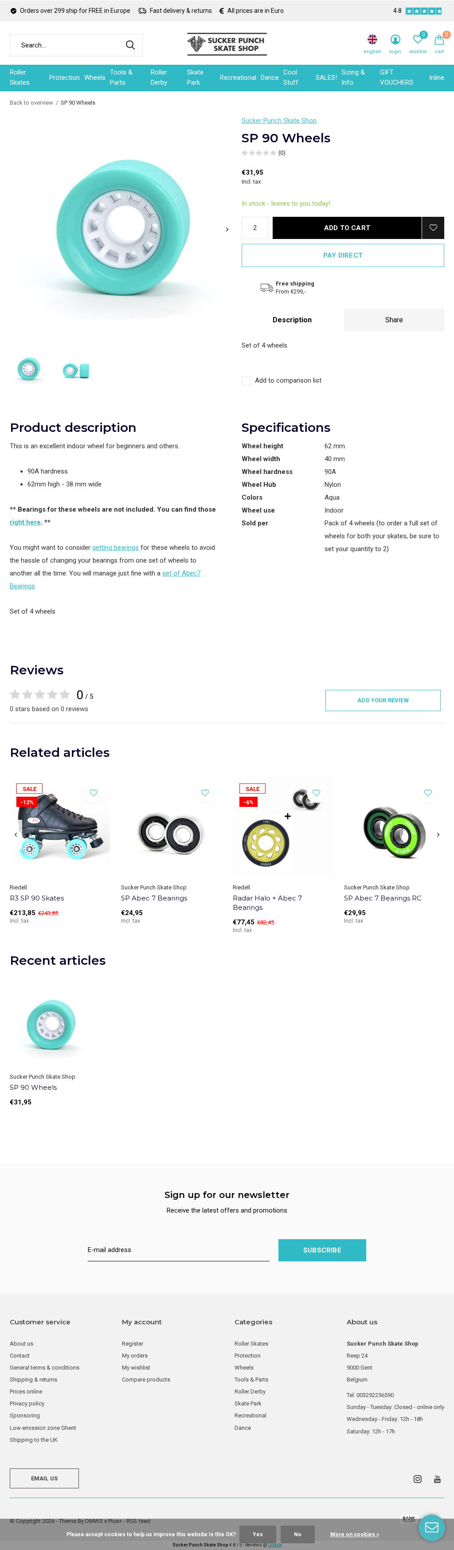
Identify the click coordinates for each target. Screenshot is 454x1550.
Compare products (146, 1379)
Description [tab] (292, 320)
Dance (270, 78)
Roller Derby (159, 77)
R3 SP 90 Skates (37, 898)
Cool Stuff (290, 77)
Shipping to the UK (34, 1439)
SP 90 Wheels (33, 1087)
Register (132, 1343)
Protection (64, 78)
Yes (258, 1534)
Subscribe (322, 1250)
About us (21, 1343)
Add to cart (347, 228)
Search (130, 45)
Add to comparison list (288, 380)
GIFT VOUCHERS (396, 77)
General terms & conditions (44, 1367)
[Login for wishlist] (433, 228)
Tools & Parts (121, 77)
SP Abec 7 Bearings (154, 898)
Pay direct (343, 255)
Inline (436, 78)
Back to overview (31, 102)
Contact (20, 1355)
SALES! (326, 78)
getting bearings (115, 548)
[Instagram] (418, 1479)
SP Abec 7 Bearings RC (383, 898)
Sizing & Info (353, 77)
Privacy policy (27, 1403)
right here (25, 522)
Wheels (95, 78)
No (297, 1534)
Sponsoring (25, 1415)
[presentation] (227, 229)
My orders (135, 1355)
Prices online (26, 1391)
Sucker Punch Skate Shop (279, 121)
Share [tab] (394, 320)
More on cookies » (354, 1534)
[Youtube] (437, 1479)
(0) (282, 152)
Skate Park (195, 77)
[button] (28, 369)
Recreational (238, 78)
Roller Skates (20, 77)
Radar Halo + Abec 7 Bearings (267, 903)
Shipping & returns (33, 1379)
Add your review (383, 700)
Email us (44, 1478)
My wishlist (136, 1367)
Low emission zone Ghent (43, 1428)
